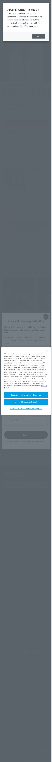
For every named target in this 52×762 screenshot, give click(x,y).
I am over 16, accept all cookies (26, 402)
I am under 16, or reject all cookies (26, 395)
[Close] (47, 351)
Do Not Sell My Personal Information (26, 408)
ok (38, 36)
